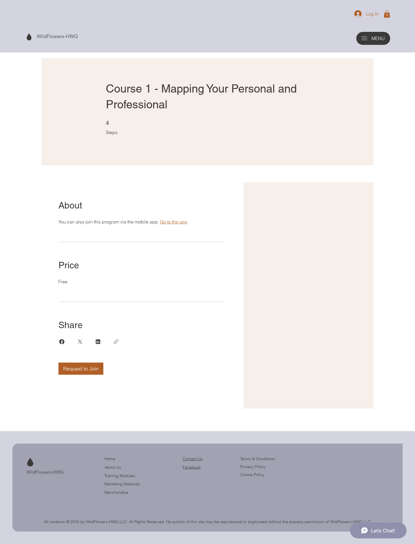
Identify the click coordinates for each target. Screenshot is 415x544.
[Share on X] (80, 341)
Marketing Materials (122, 483)
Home (109, 458)
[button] (387, 13)
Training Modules (119, 475)
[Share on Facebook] (61, 341)
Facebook (192, 467)
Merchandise (116, 492)
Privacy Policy (252, 466)
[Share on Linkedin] (98, 341)
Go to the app (173, 222)
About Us (112, 467)
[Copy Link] (116, 341)
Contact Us (193, 458)
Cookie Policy (252, 474)
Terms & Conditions (258, 458)
